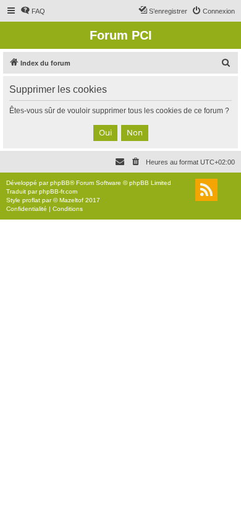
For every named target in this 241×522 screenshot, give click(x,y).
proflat (31, 200)
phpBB (60, 182)
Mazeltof (71, 200)
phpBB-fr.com (58, 191)
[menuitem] (32, 11)
